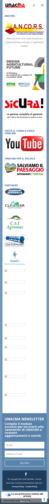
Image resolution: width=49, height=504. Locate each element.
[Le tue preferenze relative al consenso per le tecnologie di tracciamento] (44, 499)
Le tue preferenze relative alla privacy (27, 494)
